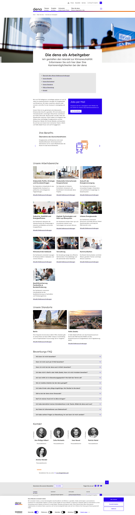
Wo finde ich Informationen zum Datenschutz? (51, 409)
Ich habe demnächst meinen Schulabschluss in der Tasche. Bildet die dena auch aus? (64, 404)
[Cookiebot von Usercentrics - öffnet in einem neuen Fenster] (19, 512)
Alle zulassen (113, 499)
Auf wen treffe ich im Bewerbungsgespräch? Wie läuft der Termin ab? (59, 378)
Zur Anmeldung (76, 111)
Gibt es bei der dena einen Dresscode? (48, 393)
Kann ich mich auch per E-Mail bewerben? (50, 362)
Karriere (84, 3)
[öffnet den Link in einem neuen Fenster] (44, 274)
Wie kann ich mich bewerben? (46, 356)
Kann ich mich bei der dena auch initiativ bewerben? (53, 367)
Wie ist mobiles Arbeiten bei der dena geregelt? (51, 383)
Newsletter (77, 3)
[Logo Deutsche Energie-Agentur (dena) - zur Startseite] (38, 9)
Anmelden (58, 486)
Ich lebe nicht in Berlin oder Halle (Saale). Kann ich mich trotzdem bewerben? (62, 372)
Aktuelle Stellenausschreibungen (42, 195)
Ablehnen (113, 508)
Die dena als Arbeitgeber (51, 14)
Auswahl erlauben (113, 504)
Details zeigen (84, 512)
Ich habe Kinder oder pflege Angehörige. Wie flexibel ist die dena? (58, 388)
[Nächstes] (100, 146)
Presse (72, 3)
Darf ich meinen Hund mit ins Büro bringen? (50, 399)
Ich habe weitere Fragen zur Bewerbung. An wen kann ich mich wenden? (60, 414)
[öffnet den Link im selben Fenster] (44, 172)
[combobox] (94, 3)
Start (34, 14)
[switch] (50, 512)
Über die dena (40, 14)
